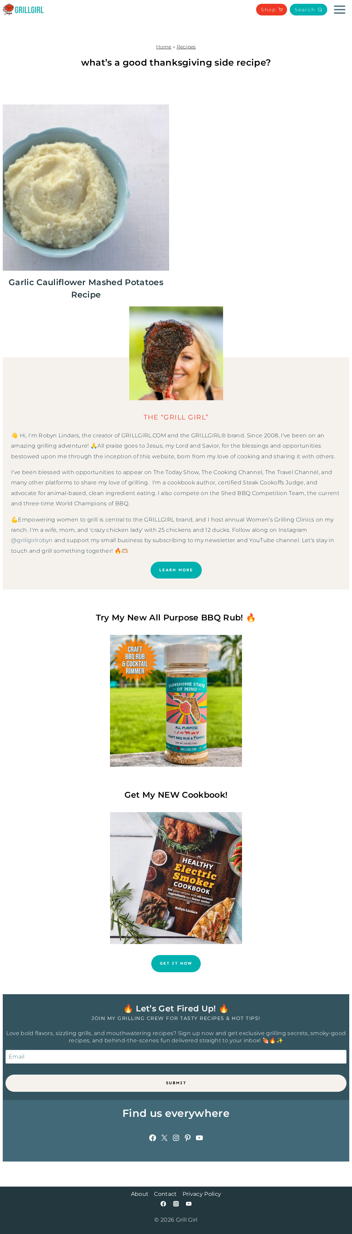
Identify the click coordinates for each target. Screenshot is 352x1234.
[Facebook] (163, 1203)
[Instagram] (176, 1203)
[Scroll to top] (336, 1207)
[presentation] (86, 187)
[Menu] (339, 9)
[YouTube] (188, 1203)
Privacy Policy (202, 1194)
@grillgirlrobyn (32, 540)
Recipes (186, 46)
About (140, 1194)
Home (163, 46)
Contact (165, 1194)
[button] (308, 9)
